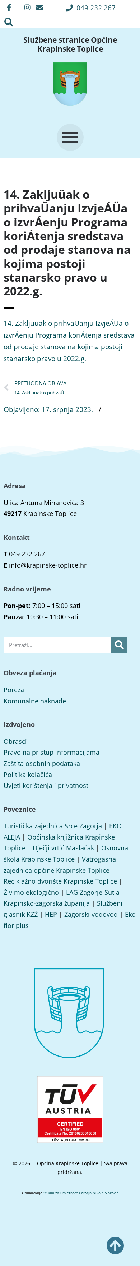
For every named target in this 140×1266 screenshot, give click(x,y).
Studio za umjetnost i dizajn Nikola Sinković (80, 1192)
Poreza (14, 689)
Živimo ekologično (31, 892)
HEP (51, 914)
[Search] (119, 645)
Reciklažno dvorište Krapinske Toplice (60, 881)
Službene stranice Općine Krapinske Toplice (70, 44)
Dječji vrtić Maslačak (63, 848)
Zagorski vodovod (91, 914)
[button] (90, 8)
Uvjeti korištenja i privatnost (46, 785)
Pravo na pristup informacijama (51, 752)
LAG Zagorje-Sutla (93, 892)
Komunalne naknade (35, 701)
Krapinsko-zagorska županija (47, 903)
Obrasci (15, 741)
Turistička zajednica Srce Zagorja (53, 825)
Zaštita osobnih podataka (42, 763)
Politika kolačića (28, 774)
